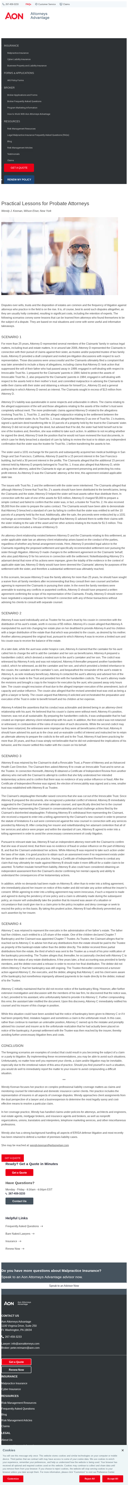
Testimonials (13, 154)
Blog (9, 141)
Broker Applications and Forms (22, 95)
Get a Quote (12, 1158)
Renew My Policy (19, 179)
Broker (9, 87)
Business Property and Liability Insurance (26, 65)
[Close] (122, 1450)
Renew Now (13, 1248)
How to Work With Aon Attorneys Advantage (28, 114)
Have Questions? (20, 1183)
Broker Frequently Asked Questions (24, 101)
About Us (6, 1439)
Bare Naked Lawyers (18, 1233)
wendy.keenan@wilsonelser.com (49, 1145)
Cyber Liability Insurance (18, 59)
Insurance (11, 45)
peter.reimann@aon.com (25, 1347)
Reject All (90, 1478)
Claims (66, 4)
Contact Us (19, 1201)
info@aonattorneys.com (25, 1343)
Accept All (112, 1478)
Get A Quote (19, 167)
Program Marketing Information (22, 107)
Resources (12, 121)
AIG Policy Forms (15, 80)
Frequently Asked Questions (22, 1226)
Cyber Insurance (11, 1389)
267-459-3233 (12, 4)
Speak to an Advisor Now (64, 1285)
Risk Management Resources (21, 128)
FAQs (28, 4)
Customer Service (47, 4)
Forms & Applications (19, 73)
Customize (13, 1478)
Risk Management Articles (19, 147)
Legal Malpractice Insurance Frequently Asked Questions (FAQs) (38, 135)
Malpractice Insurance (17, 53)
